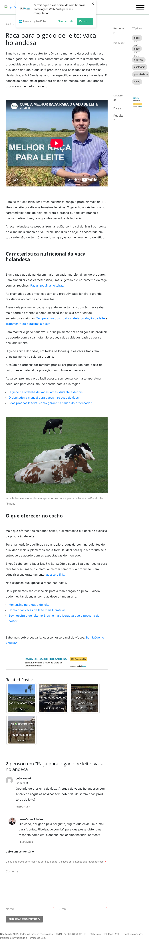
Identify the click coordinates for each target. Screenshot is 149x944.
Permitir (85, 21)
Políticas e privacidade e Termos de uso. (23, 937)
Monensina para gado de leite (29, 604)
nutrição (138, 59)
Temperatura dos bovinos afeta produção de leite (71, 318)
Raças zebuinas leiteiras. (47, 285)
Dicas (117, 108)
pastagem (139, 66)
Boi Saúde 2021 (9, 934)
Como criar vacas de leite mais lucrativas (37, 610)
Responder (23, 806)
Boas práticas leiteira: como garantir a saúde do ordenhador (50, 403)
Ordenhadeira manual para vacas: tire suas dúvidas (44, 397)
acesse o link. (55, 574)
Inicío (8, 23)
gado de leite (137, 49)
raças (137, 81)
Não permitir (66, 21)
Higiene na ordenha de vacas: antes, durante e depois (45, 392)
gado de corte (137, 38)
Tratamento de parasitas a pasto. (28, 324)
